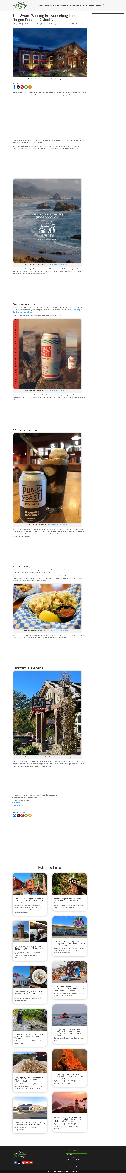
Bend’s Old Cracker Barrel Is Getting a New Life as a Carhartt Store (29, 1123)
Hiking (56, 907)
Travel (14, 26)
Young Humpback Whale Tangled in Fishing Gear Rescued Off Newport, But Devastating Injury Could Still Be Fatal (69, 1032)
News (41, 5)
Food (42, 24)
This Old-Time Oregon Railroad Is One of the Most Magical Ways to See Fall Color (28, 900)
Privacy (69, 1162)
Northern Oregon (59, 950)
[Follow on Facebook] (15, 1162)
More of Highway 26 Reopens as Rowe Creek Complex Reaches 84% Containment (68, 1076)
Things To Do (80, 24)
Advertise (71, 1157)
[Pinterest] (22, 87)
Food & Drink (88, 5)
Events (56, 996)
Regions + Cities (52, 5)
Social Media (18, 805)
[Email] (26, 87)
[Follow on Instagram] (23, 1162)
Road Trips (72, 24)
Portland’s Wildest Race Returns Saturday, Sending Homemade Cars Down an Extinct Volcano (69, 988)
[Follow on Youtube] (31, 1162)
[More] (30, 87)
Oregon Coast (57, 24)
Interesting (38, 910)
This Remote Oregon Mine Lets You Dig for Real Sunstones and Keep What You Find (29, 1079)
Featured (17, 910)
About (69, 1155)
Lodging (77, 5)
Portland (38, 998)
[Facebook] (14, 87)
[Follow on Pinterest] (27, 1162)
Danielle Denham (21, 1084)
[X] (18, 87)
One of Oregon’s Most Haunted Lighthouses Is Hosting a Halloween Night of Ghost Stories (69, 1119)
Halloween (24, 910)
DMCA (69, 1164)
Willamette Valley (65, 953)
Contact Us (71, 1166)
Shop (98, 5)
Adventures (66, 5)
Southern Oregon (34, 1088)
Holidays (31, 910)
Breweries (34, 24)
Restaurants (65, 24)
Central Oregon (27, 1086)
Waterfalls (72, 907)
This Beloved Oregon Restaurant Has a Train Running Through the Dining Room (28, 948)
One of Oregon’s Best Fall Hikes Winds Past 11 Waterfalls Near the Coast (68, 900)
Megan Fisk (17, 24)
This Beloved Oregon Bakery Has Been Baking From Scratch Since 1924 (28, 993)
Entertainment (29, 907)
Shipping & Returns (76, 1159)
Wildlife (21, 1043)
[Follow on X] (19, 1162)
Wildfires (67, 1083)
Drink (38, 24)
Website (17, 803)
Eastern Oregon (19, 907)
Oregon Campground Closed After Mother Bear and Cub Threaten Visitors (28, 1036)
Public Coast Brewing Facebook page (57, 264)
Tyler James (20, 905)
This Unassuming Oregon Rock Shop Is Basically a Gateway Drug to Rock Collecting (69, 943)
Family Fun (38, 907)
